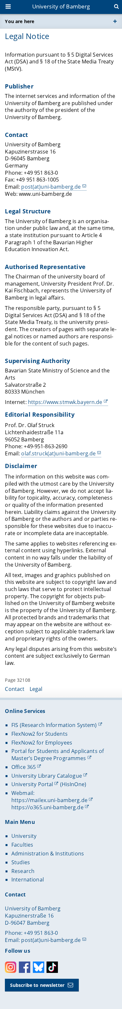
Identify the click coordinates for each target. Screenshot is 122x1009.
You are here (19, 21)
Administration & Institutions (47, 853)
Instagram (10, 967)
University (23, 836)
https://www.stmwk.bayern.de (65, 402)
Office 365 (23, 767)
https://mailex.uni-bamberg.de (49, 800)
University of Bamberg (61, 6)
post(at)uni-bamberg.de (51, 186)
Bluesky (38, 967)
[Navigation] (9, 7)
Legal (36, 689)
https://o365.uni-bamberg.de (47, 807)
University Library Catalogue (46, 775)
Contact (14, 689)
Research (22, 871)
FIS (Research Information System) (54, 725)
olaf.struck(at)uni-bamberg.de (58, 453)
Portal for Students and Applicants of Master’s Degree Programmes (57, 754)
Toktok (52, 967)
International (27, 879)
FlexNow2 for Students (39, 733)
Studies (20, 862)
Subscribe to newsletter (37, 985)
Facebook (24, 967)
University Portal (32, 784)
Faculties (22, 844)
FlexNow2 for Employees (41, 742)
